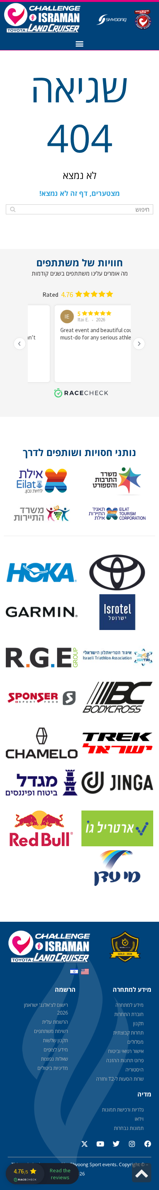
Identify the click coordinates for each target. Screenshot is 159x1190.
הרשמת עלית (55, 1021)
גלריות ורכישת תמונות (123, 1109)
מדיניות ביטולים (52, 1068)
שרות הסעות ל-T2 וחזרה (120, 1078)
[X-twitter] (81, 1147)
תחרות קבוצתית (128, 1032)
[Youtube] (97, 1147)
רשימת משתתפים (51, 1031)
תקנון (138, 1023)
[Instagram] (128, 1147)
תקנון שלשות (55, 1040)
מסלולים (135, 1041)
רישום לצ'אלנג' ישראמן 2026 (46, 1008)
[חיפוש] (12, 209)
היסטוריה (134, 1069)
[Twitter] (113, 1147)
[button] (79, 43)
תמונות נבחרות (129, 1128)
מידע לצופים (56, 1049)
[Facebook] (144, 1147)
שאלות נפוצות (54, 1058)
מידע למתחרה (129, 1004)
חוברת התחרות (129, 1014)
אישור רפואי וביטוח (126, 1051)
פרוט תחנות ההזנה (125, 1060)
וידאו (139, 1118)
